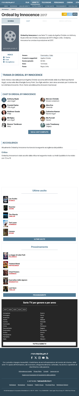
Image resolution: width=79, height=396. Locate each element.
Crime (5, 326)
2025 (14, 309)
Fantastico (6, 336)
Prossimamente (61, 6)
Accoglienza (9, 62)
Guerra (42, 313)
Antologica (6, 315)
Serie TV (35, 2)
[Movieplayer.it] (8, 2)
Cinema (70, 2)
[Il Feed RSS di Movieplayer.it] (47, 357)
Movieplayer (5, 9)
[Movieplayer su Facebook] (32, 357)
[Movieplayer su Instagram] (39, 357)
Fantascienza (7, 334)
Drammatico (45, 55)
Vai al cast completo (39, 132)
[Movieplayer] (39, 354)
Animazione (6, 313)
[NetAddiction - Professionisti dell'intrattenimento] (44, 381)
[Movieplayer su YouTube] (43, 357)
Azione (5, 319)
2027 (5, 309)
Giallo (51, 55)
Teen (41, 334)
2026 (10, 309)
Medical (42, 319)
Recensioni (13, 6)
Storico (42, 332)
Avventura (6, 317)
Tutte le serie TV (37, 6)
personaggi (59, 2)
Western (42, 339)
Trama (7, 57)
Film (27, 2)
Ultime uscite (49, 6)
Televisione (46, 2)
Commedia (6, 324)
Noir (41, 324)
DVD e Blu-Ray (73, 6)
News (6, 6)
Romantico (43, 330)
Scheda (11, 21)
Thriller (42, 336)
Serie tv (13, 9)
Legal (41, 317)
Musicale (43, 321)
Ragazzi (42, 328)
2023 (24, 309)
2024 (19, 309)
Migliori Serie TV (24, 6)
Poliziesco (43, 326)
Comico (5, 321)
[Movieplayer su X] (36, 357)
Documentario (7, 328)
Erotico (5, 332)
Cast (28, 21)
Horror (42, 315)
